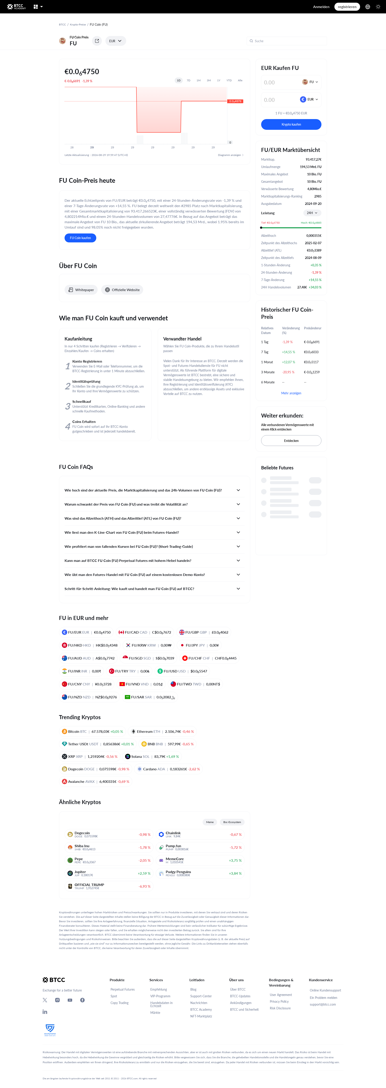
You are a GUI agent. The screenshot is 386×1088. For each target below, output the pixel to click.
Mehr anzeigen (291, 393)
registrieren (347, 6)
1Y (218, 80)
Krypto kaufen (291, 124)
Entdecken (291, 441)
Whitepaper (84, 290)
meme (210, 822)
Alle (240, 80)
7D (188, 80)
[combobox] (312, 213)
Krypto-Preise (78, 24)
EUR (112, 41)
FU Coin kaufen (80, 238)
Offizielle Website (126, 290)
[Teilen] (97, 41)
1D (178, 80)
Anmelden (321, 6)
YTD (229, 80)
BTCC (62, 24)
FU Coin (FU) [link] (99, 24)
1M (199, 80)
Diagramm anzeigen (229, 155)
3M (209, 80)
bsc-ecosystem (232, 822)
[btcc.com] (16, 6)
